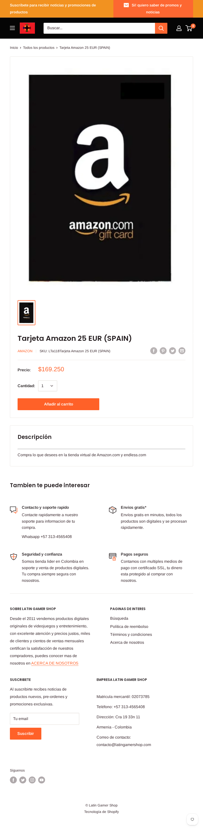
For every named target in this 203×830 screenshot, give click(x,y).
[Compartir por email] (181, 350)
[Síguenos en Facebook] (13, 779)
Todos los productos (38, 48)
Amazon (25, 351)
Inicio (14, 48)
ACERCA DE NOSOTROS (54, 663)
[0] (189, 28)
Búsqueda (119, 618)
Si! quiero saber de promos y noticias (157, 8)
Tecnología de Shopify (101, 812)
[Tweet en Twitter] (172, 350)
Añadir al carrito (58, 404)
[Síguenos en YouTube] (41, 779)
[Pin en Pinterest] (163, 350)
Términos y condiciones (131, 634)
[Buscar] (161, 28)
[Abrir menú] (12, 28)
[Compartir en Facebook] (153, 350)
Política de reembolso (129, 626)
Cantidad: (26, 386)
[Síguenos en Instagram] (32, 779)
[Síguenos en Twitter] (22, 779)
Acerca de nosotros (127, 642)
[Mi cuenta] (179, 28)
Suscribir (25, 733)
